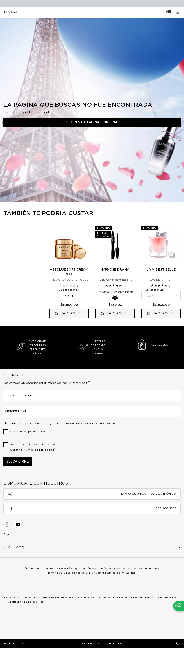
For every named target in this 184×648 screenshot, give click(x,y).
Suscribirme (17, 461)
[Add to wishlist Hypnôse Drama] (130, 228)
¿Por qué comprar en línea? (100, 643)
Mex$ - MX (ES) (13, 547)
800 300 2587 (166, 508)
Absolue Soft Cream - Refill (69, 272)
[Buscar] (155, 13)
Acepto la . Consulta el (33, 447)
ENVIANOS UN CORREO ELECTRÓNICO (148, 493)
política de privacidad (40, 444)
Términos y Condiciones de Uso (58, 423)
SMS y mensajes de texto (27, 431)
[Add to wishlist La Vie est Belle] (176, 228)
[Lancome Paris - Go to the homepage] (11, 12)
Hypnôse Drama (115, 269)
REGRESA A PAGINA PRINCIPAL (92, 122)
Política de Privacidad (102, 423)
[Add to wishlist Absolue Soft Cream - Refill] (84, 228)
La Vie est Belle (161, 269)
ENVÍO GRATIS (13, 643)
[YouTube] (18, 524)
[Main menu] (178, 12)
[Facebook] (7, 524)
